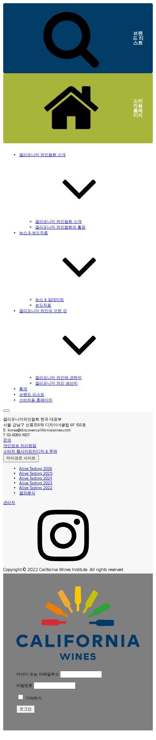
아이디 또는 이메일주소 (37, 674)
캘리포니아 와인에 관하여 (58, 377)
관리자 (9, 502)
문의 (7, 440)
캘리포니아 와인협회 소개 (58, 221)
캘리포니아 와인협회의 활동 (60, 227)
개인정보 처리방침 (19, 445)
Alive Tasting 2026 (35, 468)
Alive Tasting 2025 (35, 473)
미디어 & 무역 (44, 451)
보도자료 (43, 305)
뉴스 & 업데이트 (49, 299)
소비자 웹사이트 (17, 451)
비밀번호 (24, 685)
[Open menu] (6, 410)
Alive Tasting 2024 (35, 478)
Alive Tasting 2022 (35, 487)
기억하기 (33, 698)
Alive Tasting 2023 (35, 483)
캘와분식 (27, 493)
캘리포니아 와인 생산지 (56, 383)
